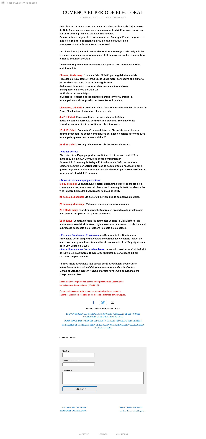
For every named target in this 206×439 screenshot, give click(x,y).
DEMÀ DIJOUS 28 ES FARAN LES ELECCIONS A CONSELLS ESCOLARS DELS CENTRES (103, 321)
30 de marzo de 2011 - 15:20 (92, 18)
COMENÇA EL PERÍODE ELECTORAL (103, 12)
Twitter (103, 302)
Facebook (93, 302)
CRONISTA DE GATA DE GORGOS (22, 3)
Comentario (67, 370)
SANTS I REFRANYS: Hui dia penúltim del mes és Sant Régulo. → (133, 409)
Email (112, 302)
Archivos (103, 434)
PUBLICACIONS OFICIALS (116, 18)
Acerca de (84, 434)
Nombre (65, 351)
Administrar (122, 434)
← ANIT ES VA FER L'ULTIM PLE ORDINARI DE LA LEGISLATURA (73, 409)
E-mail (71, 361)
